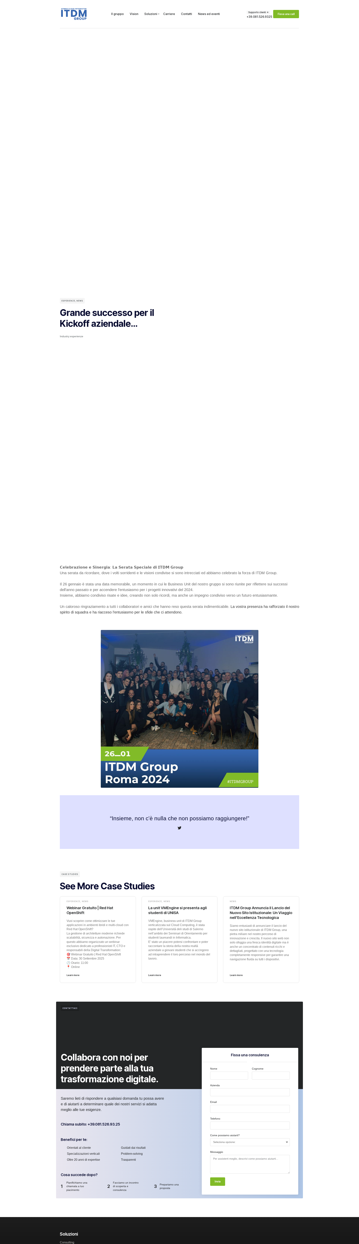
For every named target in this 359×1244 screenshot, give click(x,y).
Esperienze (68, 301)
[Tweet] (179, 828)
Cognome (257, 1068)
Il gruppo (117, 14)
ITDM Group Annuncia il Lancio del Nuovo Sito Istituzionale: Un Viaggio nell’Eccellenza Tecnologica (261, 913)
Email (213, 1101)
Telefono (215, 1118)
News (79, 301)
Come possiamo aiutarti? (225, 1135)
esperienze (76, 336)
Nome (213, 1068)
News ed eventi (209, 14)
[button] (258, 12)
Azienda (215, 1085)
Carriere (169, 14)
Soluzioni (150, 14)
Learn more (73, 975)
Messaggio (216, 1151)
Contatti (186, 14)
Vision (134, 14)
